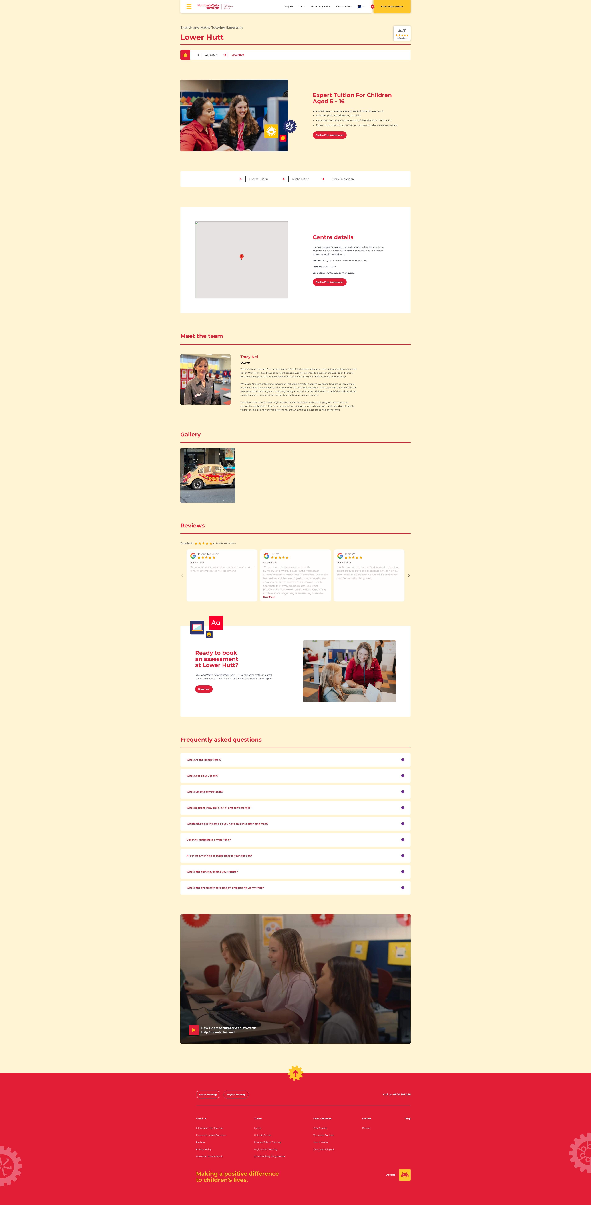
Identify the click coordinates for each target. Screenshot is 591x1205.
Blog (408, 1118)
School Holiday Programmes (269, 1156)
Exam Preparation (321, 6)
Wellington (211, 55)
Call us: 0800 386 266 (397, 1094)
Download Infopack (323, 1149)
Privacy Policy (203, 1149)
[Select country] (361, 7)
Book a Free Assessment (330, 135)
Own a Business (322, 1118)
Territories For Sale (323, 1135)
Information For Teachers (209, 1128)
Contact (366, 1118)
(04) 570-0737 (328, 266)
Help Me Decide (262, 1135)
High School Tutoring (265, 1149)
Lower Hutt (238, 55)
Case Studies (320, 1128)
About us (201, 1118)
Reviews (200, 1142)
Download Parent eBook (209, 1156)
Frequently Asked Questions (211, 1135)
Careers (366, 1128)
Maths (301, 6)
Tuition (258, 1118)
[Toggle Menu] (189, 6)
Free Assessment (392, 6)
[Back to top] (295, 1073)
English (289, 6)
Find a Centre (343, 6)
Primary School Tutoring (267, 1142)
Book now (204, 689)
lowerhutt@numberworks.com (337, 272)
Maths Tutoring (208, 1094)
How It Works (320, 1142)
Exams (257, 1128)
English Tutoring (236, 1094)
